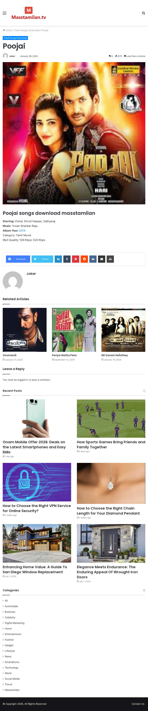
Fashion (9, 639)
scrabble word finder (51, 704)
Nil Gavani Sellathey (114, 355)
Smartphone (12, 662)
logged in (23, 379)
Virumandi (9, 355)
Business (10, 611)
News (8, 656)
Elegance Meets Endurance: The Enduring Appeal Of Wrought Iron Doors (107, 572)
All (6, 600)
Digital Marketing (14, 623)
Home (8, 30)
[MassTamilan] (29, 13)
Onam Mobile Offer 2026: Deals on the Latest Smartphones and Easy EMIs (34, 447)
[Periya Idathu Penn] (74, 330)
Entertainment (13, 634)
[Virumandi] (25, 330)
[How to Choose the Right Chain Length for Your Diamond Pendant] (111, 483)
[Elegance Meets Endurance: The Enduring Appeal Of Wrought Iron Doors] (111, 543)
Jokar (12, 56)
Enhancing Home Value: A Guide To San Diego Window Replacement (35, 569)
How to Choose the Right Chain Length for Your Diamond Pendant (108, 511)
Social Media (12, 678)
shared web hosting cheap (58, 704)
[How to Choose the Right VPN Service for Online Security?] (37, 482)
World (8, 673)
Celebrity (10, 617)
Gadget (9, 645)
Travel (8, 684)
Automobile (11, 606)
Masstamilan (12, 689)
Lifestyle (10, 650)
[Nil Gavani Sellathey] (123, 330)
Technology (11, 667)
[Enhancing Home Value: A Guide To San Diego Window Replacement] (37, 543)
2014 (22, 230)
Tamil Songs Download (27, 30)
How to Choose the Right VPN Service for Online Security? (37, 508)
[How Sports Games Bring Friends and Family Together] (111, 418)
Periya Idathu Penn (64, 355)
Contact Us (138, 703)
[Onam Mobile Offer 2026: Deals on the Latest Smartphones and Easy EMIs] (37, 418)
